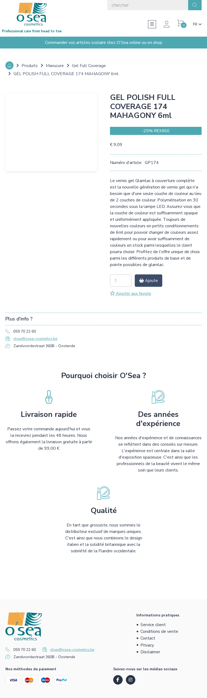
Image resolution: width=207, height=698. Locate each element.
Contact (147, 638)
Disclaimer (150, 652)
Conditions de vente (159, 631)
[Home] (9, 65)
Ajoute (151, 281)
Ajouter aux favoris (133, 293)
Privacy (147, 645)
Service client (153, 625)
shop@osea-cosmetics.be (35, 338)
